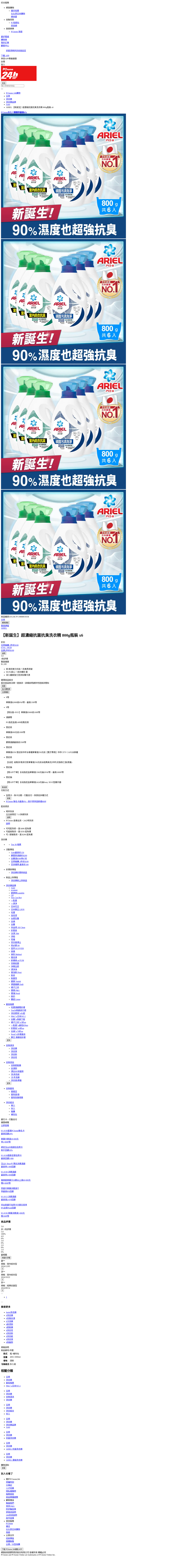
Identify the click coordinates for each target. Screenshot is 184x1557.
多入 (13, 1108)
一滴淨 (14, 903)
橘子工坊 (15, 987)
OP (12, 895)
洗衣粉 (14, 1054)
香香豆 (14, 1091)
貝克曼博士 (16, 942)
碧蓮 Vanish (16, 981)
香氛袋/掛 (15, 1094)
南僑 (13, 951)
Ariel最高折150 (17, 852)
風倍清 (14, 957)
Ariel (13, 888)
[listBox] (92, 1254)
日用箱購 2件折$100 (20, 861)
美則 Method (16, 954)
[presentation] (92, 239)
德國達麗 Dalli (17, 984)
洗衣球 (14, 1051)
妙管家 (14, 930)
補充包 (14, 1114)
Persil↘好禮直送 (18, 1034)
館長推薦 (10, 1004)
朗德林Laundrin (17, 893)
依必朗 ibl (15, 945)
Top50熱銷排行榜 (18, 1010)
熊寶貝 (14, 978)
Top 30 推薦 (16, 844)
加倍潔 (14, 915)
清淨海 (14, 969)
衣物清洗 (10, 1045)
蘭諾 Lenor (15, 999)
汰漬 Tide (15, 933)
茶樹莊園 (15, 963)
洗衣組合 (10, 1102)
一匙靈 (14, 900)
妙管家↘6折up (17, 1028)
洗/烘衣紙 (15, 1074)
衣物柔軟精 (16, 1065)
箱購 (13, 1111)
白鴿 (13, 921)
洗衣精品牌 (11, 885)
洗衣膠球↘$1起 (18, 1013)
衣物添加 (10, 1062)
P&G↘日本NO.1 (18, 1016)
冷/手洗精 (15, 1077)
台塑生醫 (15, 918)
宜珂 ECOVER (17, 948)
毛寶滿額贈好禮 (18, 1007)
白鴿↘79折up (17, 1031)
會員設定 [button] (22, 51)
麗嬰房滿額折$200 (19, 855)
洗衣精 (14, 1048)
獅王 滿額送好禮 (18, 1037)
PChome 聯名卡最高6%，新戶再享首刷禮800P (26, 801)
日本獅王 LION (17, 909)
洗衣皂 (14, 1057)
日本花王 (15, 906)
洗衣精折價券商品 (19, 872)
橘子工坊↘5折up (18, 1022)
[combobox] (92, 86)
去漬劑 (14, 1068)
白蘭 (13, 924)
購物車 (4, 40)
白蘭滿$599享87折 (19, 858)
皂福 (13, 939)
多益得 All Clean (18, 927)
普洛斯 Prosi (16, 972)
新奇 (13, 975)
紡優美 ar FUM (17, 960)
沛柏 (13, 936)
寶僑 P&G (15, 990)
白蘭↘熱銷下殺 (18, 1019)
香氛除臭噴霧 (17, 1097)
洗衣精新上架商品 (19, 880)
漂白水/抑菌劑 (17, 1071)
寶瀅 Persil (15, 993)
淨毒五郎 (15, 966)
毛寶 (13, 912)
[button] (92, 17)
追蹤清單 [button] (10, 51)
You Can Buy (16, 898)
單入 (13, 1105)
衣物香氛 (10, 1088)
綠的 (13, 996)
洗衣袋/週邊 (16, 1080)
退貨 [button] (16, 51)
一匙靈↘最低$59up (19, 1025)
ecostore (14, 890)
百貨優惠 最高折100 (20, 864)
